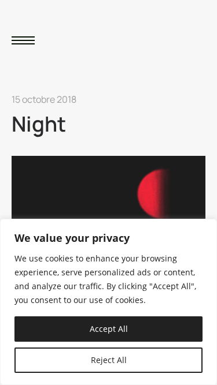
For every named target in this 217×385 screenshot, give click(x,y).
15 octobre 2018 (44, 99)
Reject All (109, 359)
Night (39, 124)
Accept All (109, 328)
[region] (108, 302)
